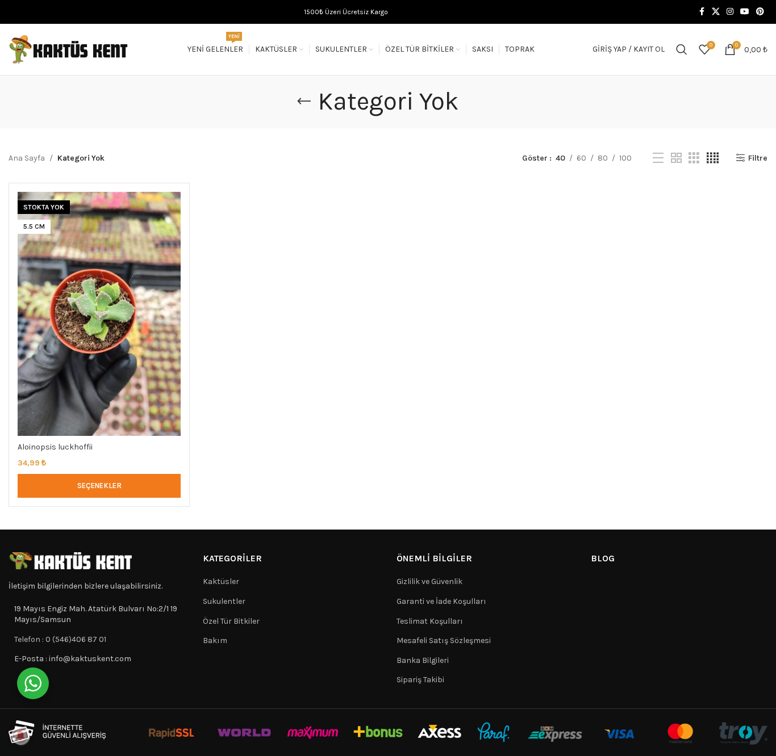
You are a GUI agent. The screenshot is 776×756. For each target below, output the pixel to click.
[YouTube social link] (745, 12)
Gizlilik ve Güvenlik (429, 581)
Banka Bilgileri (423, 660)
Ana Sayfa (27, 158)
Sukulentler (224, 601)
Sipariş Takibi (420, 679)
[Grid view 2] (676, 158)
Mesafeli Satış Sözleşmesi (444, 640)
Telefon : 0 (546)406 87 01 (60, 639)
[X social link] (715, 12)
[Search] (681, 49)
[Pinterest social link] (760, 12)
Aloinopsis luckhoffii (55, 447)
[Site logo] (69, 48)
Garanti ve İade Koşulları (441, 601)
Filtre (757, 157)
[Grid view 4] (713, 158)
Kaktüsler (221, 581)
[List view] (658, 158)
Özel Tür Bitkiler (231, 621)
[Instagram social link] (730, 12)
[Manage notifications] (20, 735)
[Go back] (304, 101)
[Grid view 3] (694, 158)
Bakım (215, 640)
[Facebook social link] (701, 12)
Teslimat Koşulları (430, 621)
